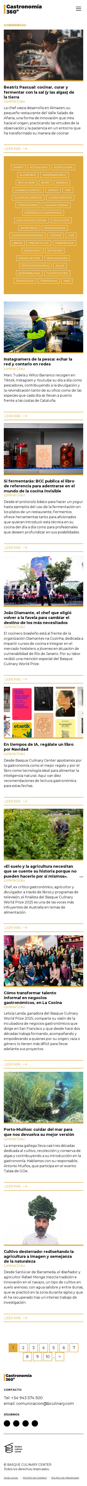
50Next (18, 167)
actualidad (38, 167)
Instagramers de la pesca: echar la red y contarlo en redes (38, 361)
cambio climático (28, 190)
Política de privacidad (65, 1477)
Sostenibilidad (29, 273)
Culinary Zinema (56, 205)
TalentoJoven (57, 273)
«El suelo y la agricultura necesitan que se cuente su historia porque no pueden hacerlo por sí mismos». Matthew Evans (40, 874)
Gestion (55, 235)
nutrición (55, 250)
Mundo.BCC (32, 250)
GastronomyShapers (27, 235)
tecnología (25, 280)
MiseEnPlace (64, 242)
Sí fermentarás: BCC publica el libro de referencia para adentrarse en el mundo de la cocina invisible (39, 486)
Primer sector (29, 258)
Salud (60, 265)
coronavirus (28, 205)
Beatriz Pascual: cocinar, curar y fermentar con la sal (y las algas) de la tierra (39, 92)
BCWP (45, 182)
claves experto (60, 197)
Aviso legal (11, 1477)
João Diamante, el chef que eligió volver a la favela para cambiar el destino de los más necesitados (37, 618)
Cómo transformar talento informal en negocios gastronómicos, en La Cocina (33, 998)
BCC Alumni (26, 182)
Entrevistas (29, 227)
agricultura (63, 167)
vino (67, 280)
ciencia (53, 190)
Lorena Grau (14, 101)
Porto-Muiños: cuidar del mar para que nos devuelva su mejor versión (39, 1132)
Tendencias (48, 280)
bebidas (62, 182)
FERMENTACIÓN (54, 227)
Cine (68, 190)
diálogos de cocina (32, 220)
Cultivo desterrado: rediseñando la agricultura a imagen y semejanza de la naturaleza (39, 1256)
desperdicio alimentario (43, 212)
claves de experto (28, 197)
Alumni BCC (28, 174)
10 (48, 1356)
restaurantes (57, 258)
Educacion (61, 220)
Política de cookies (35, 1477)
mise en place (39, 242)
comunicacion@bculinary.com (45, 1403)
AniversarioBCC (54, 174)
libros (17, 242)
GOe (71, 235)
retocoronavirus (35, 265)
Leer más (13, 149)
